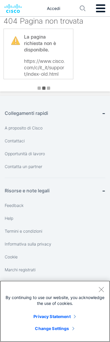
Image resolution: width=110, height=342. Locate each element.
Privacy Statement (51, 316)
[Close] (101, 289)
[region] (55, 311)
